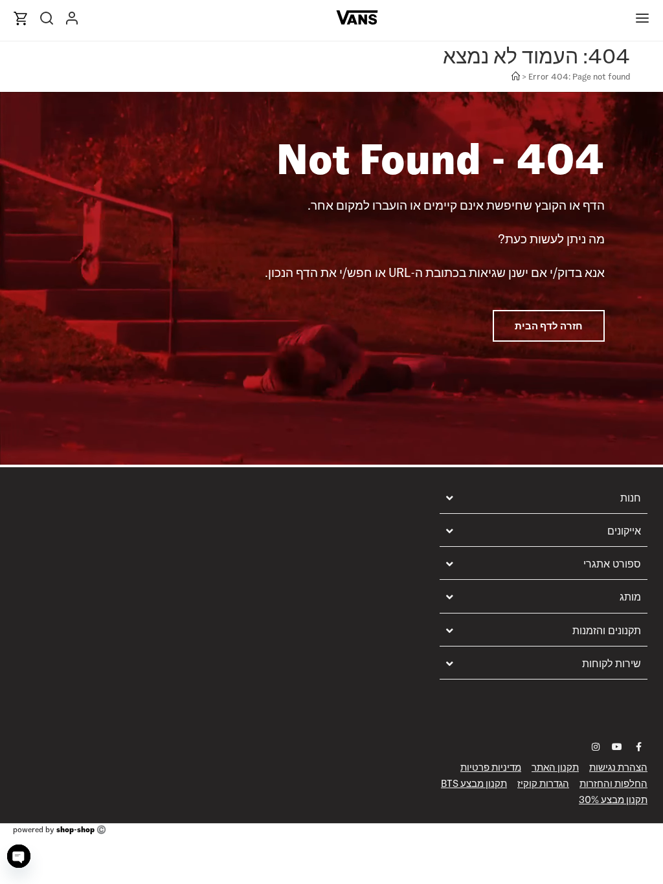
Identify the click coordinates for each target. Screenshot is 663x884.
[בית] (515, 76)
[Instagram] (596, 747)
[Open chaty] (18, 856)
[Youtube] (617, 747)
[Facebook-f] (638, 747)
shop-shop (75, 829)
